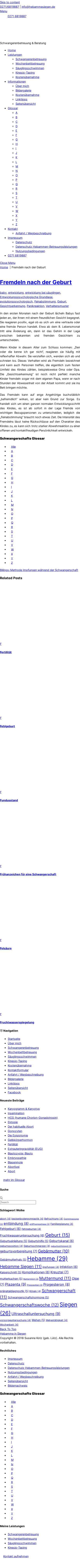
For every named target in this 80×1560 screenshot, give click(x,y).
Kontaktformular (18, 1070)
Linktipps (21, 99)
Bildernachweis (17, 1385)
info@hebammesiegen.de (38, 6)
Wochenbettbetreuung (30, 63)
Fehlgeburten (31, 1229)
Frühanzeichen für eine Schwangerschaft (28, 874)
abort (5, 1218)
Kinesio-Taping (25, 72)
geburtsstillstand (61, 1246)
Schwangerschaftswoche (29, 1304)
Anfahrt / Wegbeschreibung (33, 233)
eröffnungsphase (40, 1224)
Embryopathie (17, 1157)
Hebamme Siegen (21, 1266)
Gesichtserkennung (12, 306)
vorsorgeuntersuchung (15, 1320)
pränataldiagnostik (14, 1291)
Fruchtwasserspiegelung (17, 1022)
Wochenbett (9, 1324)
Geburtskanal (61, 1241)
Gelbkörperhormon (20, 1139)
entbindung (16, 1223)
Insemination (16, 1113)
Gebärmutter (53, 1251)
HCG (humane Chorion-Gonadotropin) (33, 1117)
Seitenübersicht (26, 103)
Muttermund (55, 1278)
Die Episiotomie (18, 1135)
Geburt (61, 301)
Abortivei (13, 1166)
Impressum (15, 237)
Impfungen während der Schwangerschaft (50, 570)
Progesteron (56, 1284)
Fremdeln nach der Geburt (36, 282)
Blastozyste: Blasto (20, 1153)
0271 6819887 (17, 16)
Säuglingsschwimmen (30, 68)
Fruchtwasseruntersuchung (22, 1235)
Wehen (38, 1320)
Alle (13, 446)
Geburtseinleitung (13, 1241)
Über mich (22, 86)
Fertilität (6, 652)
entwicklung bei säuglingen (42, 292)
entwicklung (16, 292)
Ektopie (13, 1122)
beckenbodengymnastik (27, 1218)
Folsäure (6, 948)
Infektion (69, 1267)
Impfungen (51, 1267)
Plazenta (15, 1284)
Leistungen (15, 54)
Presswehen (35, 1285)
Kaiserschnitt (10, 1272)
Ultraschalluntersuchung (35, 1313)
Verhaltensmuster (57, 306)
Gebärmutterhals (13, 1259)
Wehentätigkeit (57, 1320)
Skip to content (10, 2)
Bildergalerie (23, 90)
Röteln (35, 1291)
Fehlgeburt (7, 726)
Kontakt (13, 228)
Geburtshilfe (38, 1241)
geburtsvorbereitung (18, 1251)
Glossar (13, 108)
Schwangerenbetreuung (31, 59)
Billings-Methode (11, 570)
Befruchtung (53, 1218)
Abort (11, 1171)
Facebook (14, 1092)
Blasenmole (15, 1162)
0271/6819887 (9, 6)
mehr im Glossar (14, 1180)
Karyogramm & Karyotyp (24, 1108)
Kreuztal (59, 1272)
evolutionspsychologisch (16, 301)
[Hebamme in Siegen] (29, 38)
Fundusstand (9, 800)
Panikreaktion (35, 306)
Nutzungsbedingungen (30, 251)
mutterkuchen (11, 1278)
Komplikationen (36, 1272)
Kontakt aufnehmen (16, 1556)
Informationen (17, 81)
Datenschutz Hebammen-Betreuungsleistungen (46, 246)
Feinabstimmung (45, 301)
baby (3, 292)
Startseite (14, 1038)
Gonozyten (15, 1131)
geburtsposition (11, 1246)
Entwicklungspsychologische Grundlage (26, 297)
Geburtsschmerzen (37, 1246)
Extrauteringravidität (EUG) (25, 1148)
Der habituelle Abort (21, 1126)
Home (12, 50)
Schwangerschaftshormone (28, 1297)
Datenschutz (24, 242)
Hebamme (47, 1258)
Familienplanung (61, 1223)
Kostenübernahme (27, 77)
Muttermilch (30, 1279)
